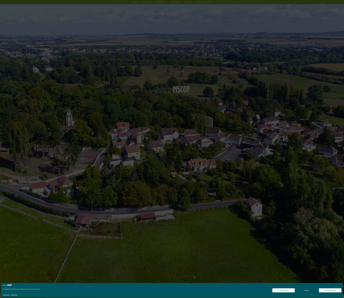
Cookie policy (6, 295)
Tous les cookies (283, 290)
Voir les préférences (330, 290)
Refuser (306, 290)
